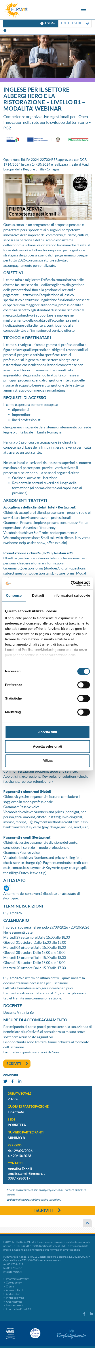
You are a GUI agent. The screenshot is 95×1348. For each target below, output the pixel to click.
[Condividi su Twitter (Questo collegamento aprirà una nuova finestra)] (5, 1081)
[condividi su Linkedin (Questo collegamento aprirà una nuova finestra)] (20, 1081)
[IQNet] (34, 1333)
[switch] (83, 684)
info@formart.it (12, 1271)
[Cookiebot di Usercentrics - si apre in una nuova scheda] (70, 583)
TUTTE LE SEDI (71, 23)
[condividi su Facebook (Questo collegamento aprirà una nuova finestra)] (13, 1081)
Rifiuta (47, 761)
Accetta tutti (47, 732)
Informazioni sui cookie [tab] (71, 595)
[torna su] (87, 1223)
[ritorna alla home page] (16, 10)
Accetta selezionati (47, 746)
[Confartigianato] (71, 1333)
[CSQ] (10, 1334)
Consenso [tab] (14, 595)
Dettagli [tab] (38, 595)
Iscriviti (13, 1064)
